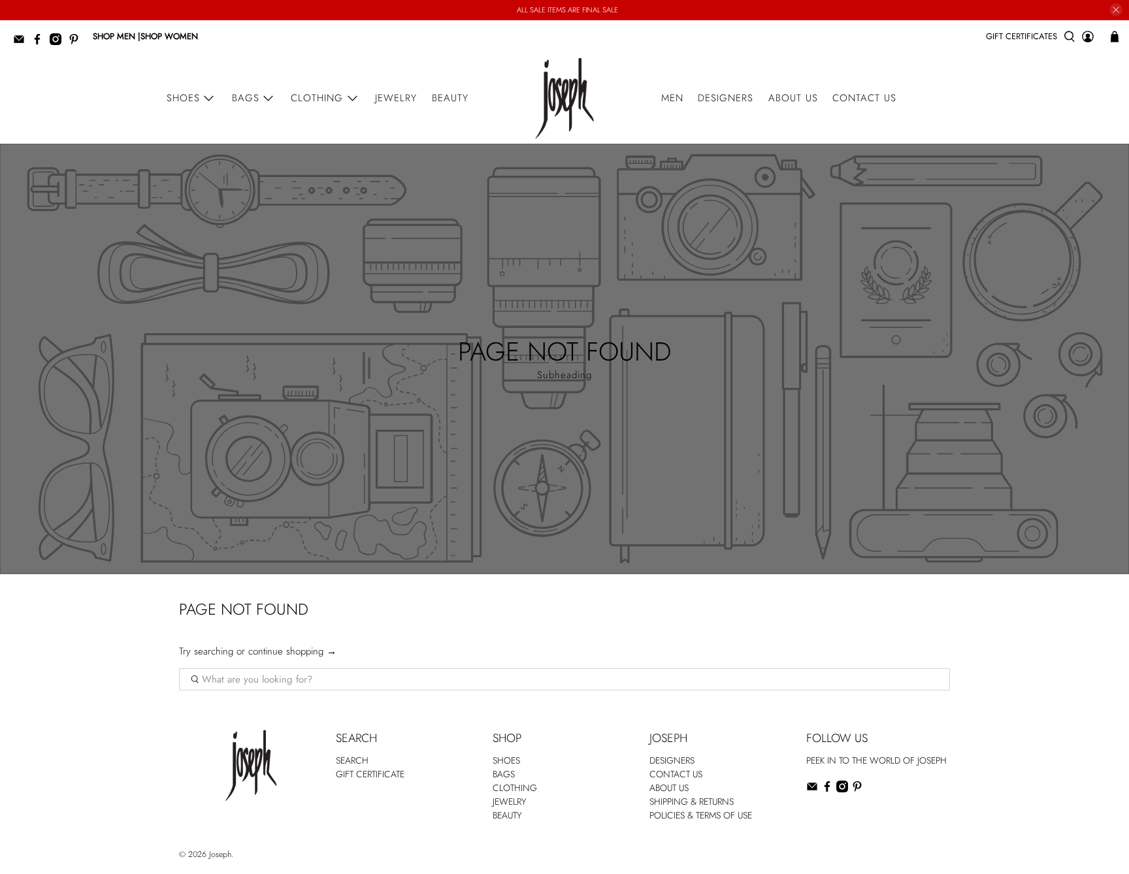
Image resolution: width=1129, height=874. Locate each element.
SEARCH (352, 760)
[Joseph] (564, 98)
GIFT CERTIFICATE (370, 774)
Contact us (864, 98)
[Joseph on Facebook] (40, 42)
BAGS (504, 774)
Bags (245, 98)
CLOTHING (515, 787)
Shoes (183, 98)
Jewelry (396, 98)
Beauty (450, 98)
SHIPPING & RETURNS (691, 801)
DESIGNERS (672, 760)
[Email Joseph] (22, 42)
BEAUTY (507, 815)
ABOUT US (669, 787)
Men (672, 98)
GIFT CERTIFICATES (1021, 36)
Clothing (317, 98)
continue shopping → (292, 651)
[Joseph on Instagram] (59, 42)
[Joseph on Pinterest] (77, 42)
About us (793, 98)
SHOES (506, 760)
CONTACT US (675, 774)
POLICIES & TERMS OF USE (700, 815)
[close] (1115, 9)
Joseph (220, 854)
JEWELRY (510, 801)
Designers (725, 98)
